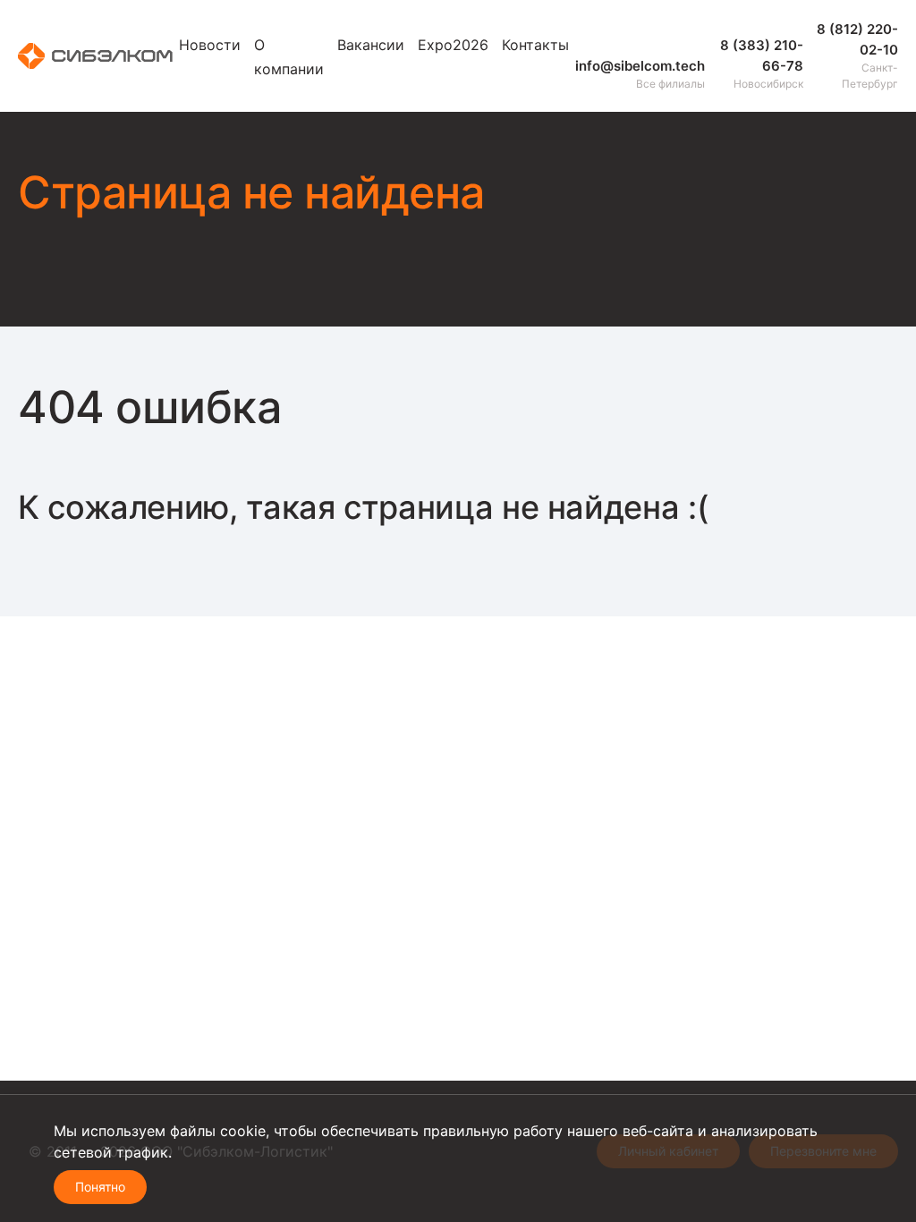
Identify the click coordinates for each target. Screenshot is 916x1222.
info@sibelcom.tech (640, 65)
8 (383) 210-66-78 (761, 55)
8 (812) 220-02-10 (857, 39)
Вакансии (370, 45)
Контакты (535, 45)
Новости (210, 45)
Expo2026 (453, 45)
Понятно (100, 1186)
